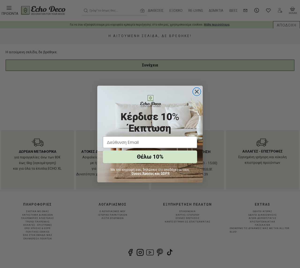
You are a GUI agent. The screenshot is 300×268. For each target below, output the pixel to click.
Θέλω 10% (150, 156)
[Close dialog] (197, 92)
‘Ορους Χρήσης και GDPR (150, 173)
